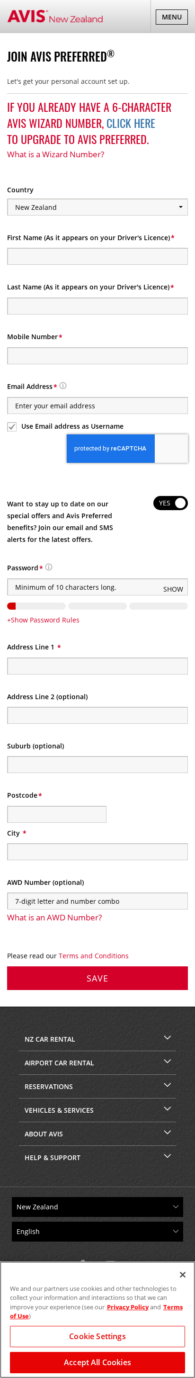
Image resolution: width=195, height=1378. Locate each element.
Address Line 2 (47, 696)
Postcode (22, 795)
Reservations (49, 1086)
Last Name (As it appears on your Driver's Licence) (88, 286)
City (14, 833)
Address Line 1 (31, 646)
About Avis (44, 1133)
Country (20, 189)
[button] (63, 386)
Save (97, 978)
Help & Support (52, 1157)
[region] (97, 1319)
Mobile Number (32, 336)
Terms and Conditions (94, 955)
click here (130, 122)
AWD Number (45, 882)
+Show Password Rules (43, 619)
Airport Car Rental (59, 1062)
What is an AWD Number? (54, 917)
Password (22, 567)
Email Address (30, 386)
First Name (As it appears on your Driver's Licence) (88, 237)
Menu (174, 18)
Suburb (35, 745)
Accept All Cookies (97, 1362)
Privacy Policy (128, 1307)
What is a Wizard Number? (55, 154)
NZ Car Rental (50, 1039)
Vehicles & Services (59, 1110)
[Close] (182, 1274)
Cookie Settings (97, 1336)
